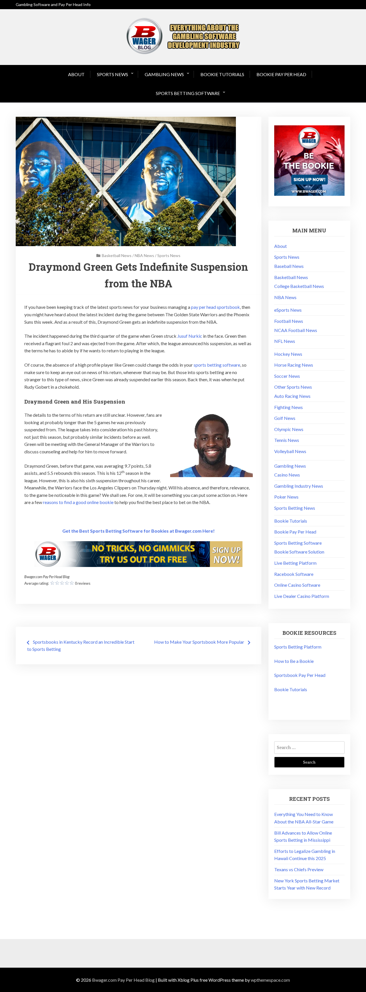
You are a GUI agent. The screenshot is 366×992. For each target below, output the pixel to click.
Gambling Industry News (298, 486)
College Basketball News (299, 286)
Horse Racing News (293, 364)
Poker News (286, 496)
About (76, 74)
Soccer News (287, 376)
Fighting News (288, 407)
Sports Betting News (294, 508)
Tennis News (286, 440)
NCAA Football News (295, 330)
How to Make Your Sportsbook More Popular (199, 642)
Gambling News (164, 74)
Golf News (284, 418)
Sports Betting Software (188, 93)
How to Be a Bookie (294, 661)
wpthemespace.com (270, 980)
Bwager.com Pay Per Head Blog (123, 980)
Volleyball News (290, 451)
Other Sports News (293, 387)
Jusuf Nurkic (189, 336)
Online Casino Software (297, 585)
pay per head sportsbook (215, 307)
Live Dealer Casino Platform (301, 596)
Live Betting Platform (295, 563)
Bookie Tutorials (222, 74)
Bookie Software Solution (299, 551)
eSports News (288, 310)
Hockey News (288, 354)
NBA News (144, 255)
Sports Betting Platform (297, 646)
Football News (288, 321)
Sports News (112, 74)
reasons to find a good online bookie (78, 502)
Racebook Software (293, 574)
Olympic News (288, 429)
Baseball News (289, 266)
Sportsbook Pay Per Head (299, 675)
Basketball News (117, 255)
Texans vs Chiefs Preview (298, 869)
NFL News (284, 341)
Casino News (287, 474)
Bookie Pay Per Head (281, 74)
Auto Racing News (292, 396)
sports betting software (217, 364)
